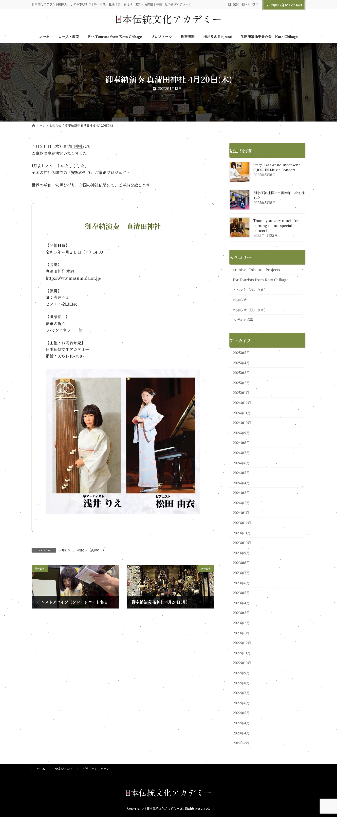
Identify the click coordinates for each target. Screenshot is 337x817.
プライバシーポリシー (97, 768)
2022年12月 (242, 643)
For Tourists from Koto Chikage (260, 279)
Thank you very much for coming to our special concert (276, 225)
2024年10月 (242, 422)
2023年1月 (241, 632)
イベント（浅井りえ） (250, 289)
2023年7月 (241, 572)
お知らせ (65, 550)
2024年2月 (241, 502)
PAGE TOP (324, 788)
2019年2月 (241, 742)
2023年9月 (241, 552)
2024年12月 (242, 402)
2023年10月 (242, 542)
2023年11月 (242, 532)
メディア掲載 (243, 319)
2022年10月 (242, 663)
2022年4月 (241, 722)
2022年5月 (241, 713)
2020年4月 (241, 732)
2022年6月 (241, 702)
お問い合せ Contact (286, 4)
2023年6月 (241, 582)
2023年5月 (241, 593)
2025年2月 (241, 382)
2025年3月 (241, 372)
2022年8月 (241, 682)
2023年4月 (241, 602)
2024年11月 (242, 412)
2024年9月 (241, 432)
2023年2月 (241, 622)
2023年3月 (241, 612)
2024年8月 (241, 442)
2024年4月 (241, 482)
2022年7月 (241, 693)
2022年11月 (242, 652)
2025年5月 (241, 352)
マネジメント (64, 768)
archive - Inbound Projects (256, 269)
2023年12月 (242, 522)
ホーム (40, 768)
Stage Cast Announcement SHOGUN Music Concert (276, 168)
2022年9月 (241, 672)
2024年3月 (241, 492)
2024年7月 (241, 452)
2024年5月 (241, 472)
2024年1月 (241, 512)
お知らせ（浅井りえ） (91, 550)
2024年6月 (241, 462)
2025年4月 (241, 362)
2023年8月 (241, 562)
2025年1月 (241, 392)
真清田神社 (73, 146)
